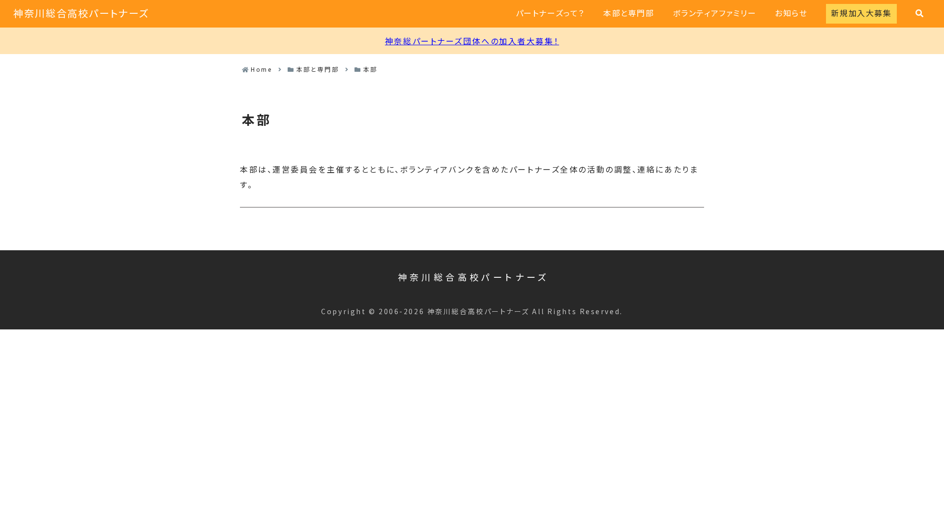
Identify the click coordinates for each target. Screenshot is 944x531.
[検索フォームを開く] (919, 13)
